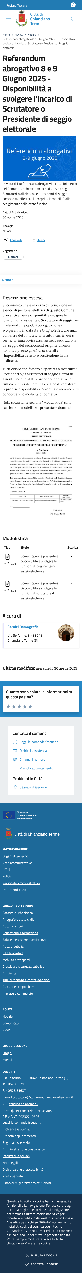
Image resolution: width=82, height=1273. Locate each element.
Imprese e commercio (18, 993)
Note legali (10, 1162)
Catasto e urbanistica (18, 912)
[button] (16, 5)
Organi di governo (15, 856)
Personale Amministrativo (21, 882)
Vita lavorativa (13, 953)
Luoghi (7, 1052)
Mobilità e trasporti (16, 959)
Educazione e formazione (20, 932)
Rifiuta (44, 1255)
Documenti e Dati (15, 889)
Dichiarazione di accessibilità (23, 1169)
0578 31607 (17, 1090)
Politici (7, 876)
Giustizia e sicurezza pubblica (23, 966)
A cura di (8, 279)
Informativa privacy (16, 1155)
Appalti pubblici (13, 946)
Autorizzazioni (13, 926)
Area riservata (13, 1176)
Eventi (7, 1059)
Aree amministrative (17, 862)
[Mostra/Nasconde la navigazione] (8, 18)
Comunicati (11, 1023)
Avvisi (7, 1029)
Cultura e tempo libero (18, 986)
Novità (19, 34)
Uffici (6, 869)
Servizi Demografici (24, 627)
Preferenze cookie (37, 1243)
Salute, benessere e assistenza (24, 939)
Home (6, 34)
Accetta (44, 1264)
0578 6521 (16, 1083)
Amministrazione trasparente (24, 1149)
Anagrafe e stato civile (18, 919)
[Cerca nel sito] (71, 19)
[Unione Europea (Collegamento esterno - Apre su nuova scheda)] (41, 816)
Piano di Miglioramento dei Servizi (27, 1182)
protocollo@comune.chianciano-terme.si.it (43, 1097)
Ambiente (9, 973)
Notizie (32, 34)
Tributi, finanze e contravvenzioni (26, 979)
